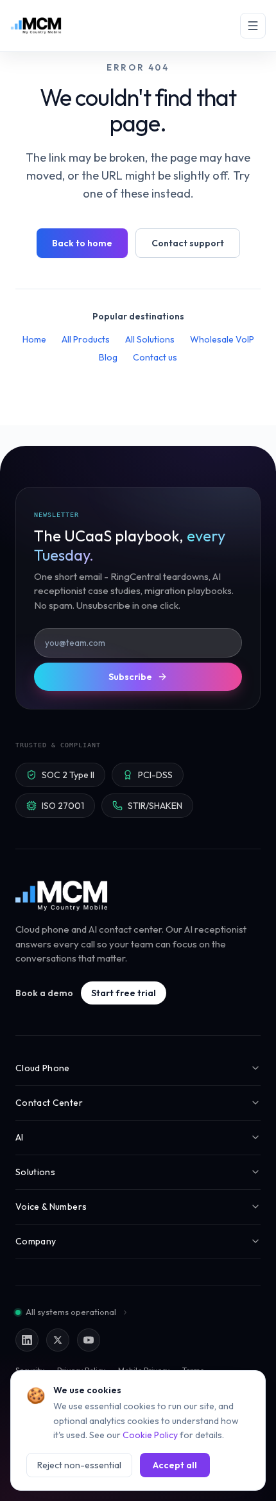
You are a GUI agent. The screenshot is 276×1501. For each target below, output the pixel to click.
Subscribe (130, 677)
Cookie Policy (150, 1435)
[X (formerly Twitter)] (57, 1340)
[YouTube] (88, 1340)
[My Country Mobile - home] (62, 895)
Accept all (175, 1465)
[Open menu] (253, 25)
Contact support (187, 243)
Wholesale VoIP (222, 339)
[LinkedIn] (27, 1340)
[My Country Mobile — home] (36, 25)
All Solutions (150, 339)
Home (34, 339)
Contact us (155, 357)
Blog (108, 357)
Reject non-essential (79, 1465)
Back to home (82, 243)
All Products (86, 339)
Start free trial (123, 993)
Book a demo (44, 993)
